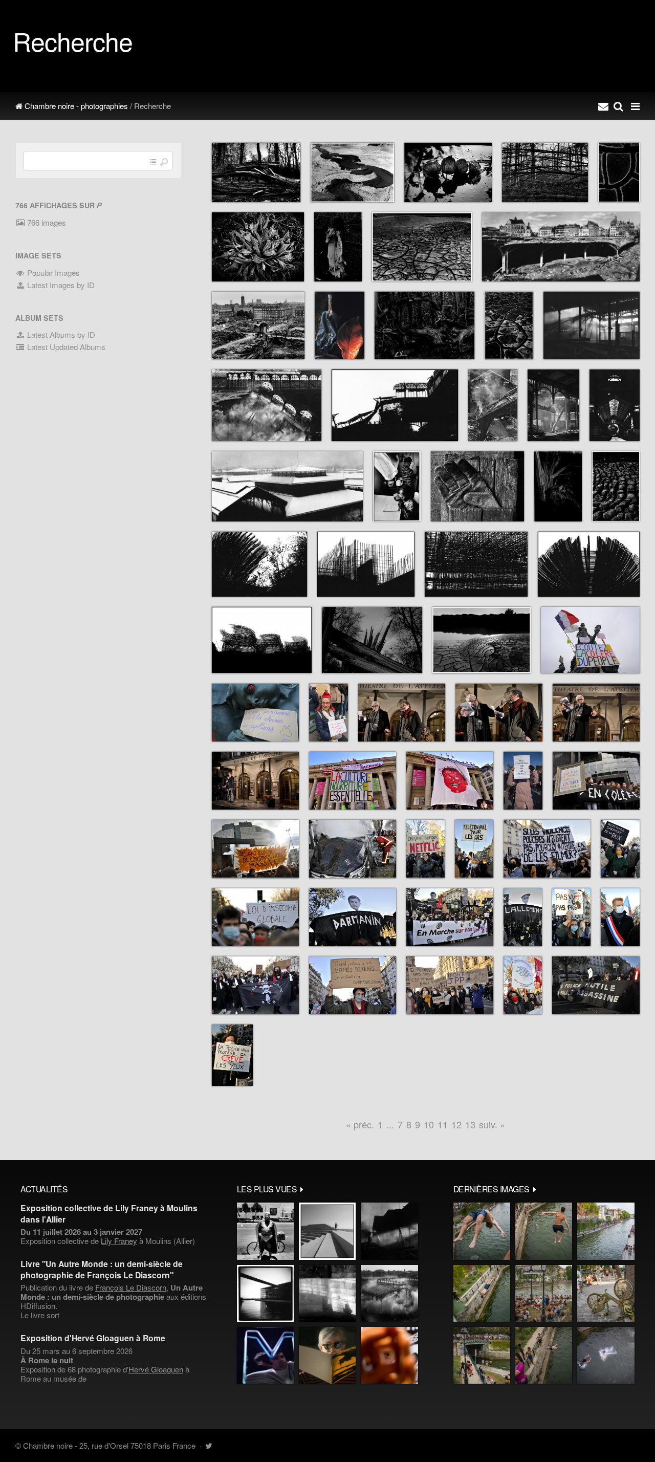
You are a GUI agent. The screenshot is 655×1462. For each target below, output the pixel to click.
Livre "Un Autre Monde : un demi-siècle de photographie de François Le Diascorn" (101, 1269)
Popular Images (52, 272)
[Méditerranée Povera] (327, 1231)
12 (456, 1124)
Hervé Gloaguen (155, 1369)
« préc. (360, 1124)
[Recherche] (618, 106)
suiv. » (492, 1124)
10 (429, 1124)
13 (470, 1124)
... (390, 1124)
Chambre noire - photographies (75, 105)
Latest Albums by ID (60, 334)
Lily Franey (119, 1240)
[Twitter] (208, 1445)
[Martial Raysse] (265, 1355)
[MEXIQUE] (265, 1231)
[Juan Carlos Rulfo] (389, 1355)
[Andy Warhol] (327, 1355)
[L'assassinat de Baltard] (389, 1231)
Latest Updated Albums (65, 346)
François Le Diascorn (130, 1287)
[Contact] (603, 106)
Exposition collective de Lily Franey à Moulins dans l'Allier (109, 1213)
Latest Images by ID (60, 284)
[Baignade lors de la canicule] (481, 1231)
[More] (301, 1188)
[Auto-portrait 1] (327, 1293)
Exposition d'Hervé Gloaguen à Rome (92, 1338)
